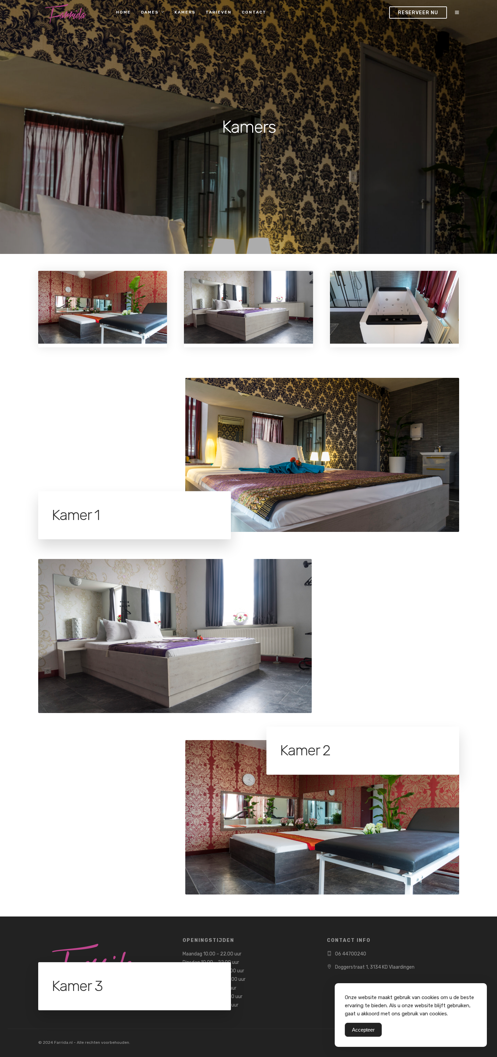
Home (123, 12)
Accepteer (363, 1030)
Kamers (184, 12)
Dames (150, 12)
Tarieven (219, 12)
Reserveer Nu (418, 13)
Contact (254, 12)
